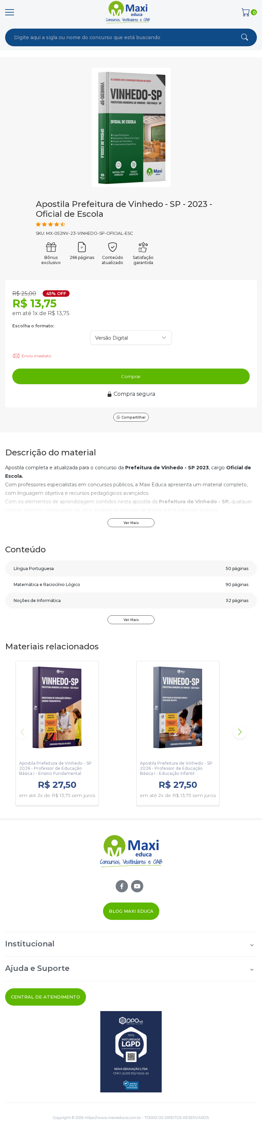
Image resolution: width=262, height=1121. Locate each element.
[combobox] (103, 37)
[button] (240, 732)
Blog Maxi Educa (131, 911)
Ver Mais (131, 523)
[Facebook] (122, 886)
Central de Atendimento (45, 997)
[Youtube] (137, 886)
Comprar (131, 376)
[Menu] (9, 12)
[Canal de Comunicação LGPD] (131, 1051)
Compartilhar (133, 417)
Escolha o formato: (33, 325)
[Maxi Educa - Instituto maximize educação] (131, 857)
